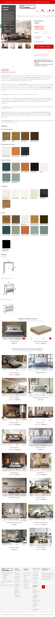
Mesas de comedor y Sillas (35, 605)
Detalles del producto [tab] (8, 72)
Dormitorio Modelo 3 (41, 447)
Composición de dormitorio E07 (14, 522)
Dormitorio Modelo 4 (41, 372)
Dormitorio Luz (40, 422)
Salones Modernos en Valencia (36, 591)
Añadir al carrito (45, 47)
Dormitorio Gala (14, 447)
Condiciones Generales (36, 574)
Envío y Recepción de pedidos (27, 580)
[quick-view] (5, 338)
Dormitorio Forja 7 (40, 497)
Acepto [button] (6, 28)
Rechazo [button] (11, 28)
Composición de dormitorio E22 (41, 397)
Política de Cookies (35, 582)
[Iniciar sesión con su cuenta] (44, 11)
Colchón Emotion (14, 341)
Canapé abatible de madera (41, 341)
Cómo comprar (27, 573)
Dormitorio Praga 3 (14, 397)
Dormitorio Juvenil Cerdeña (41, 522)
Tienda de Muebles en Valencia (17, 586)
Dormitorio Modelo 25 (14, 497)
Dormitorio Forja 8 (40, 547)
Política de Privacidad (35, 578)
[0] (41, 11)
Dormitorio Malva (14, 422)
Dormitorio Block (14, 372)
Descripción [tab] (5, 69)
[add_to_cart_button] (24, 338)
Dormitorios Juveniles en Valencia (36, 596)
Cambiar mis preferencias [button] (8, 31)
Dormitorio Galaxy (14, 547)
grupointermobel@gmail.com (10, 585)
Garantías (26, 584)
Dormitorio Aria (14, 472)
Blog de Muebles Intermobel (17, 591)
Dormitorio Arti (40, 472)
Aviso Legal (35, 572)
